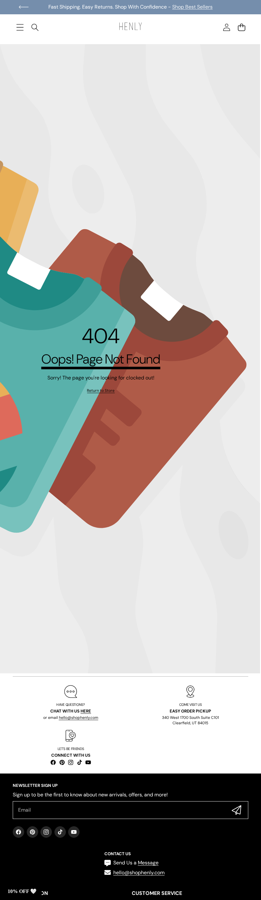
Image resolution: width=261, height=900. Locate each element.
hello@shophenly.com (78, 717)
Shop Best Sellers (192, 6)
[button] (24, 7)
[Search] (35, 27)
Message (148, 862)
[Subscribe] (236, 810)
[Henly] (130, 27)
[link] (101, 390)
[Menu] (20, 27)
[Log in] (226, 27)
